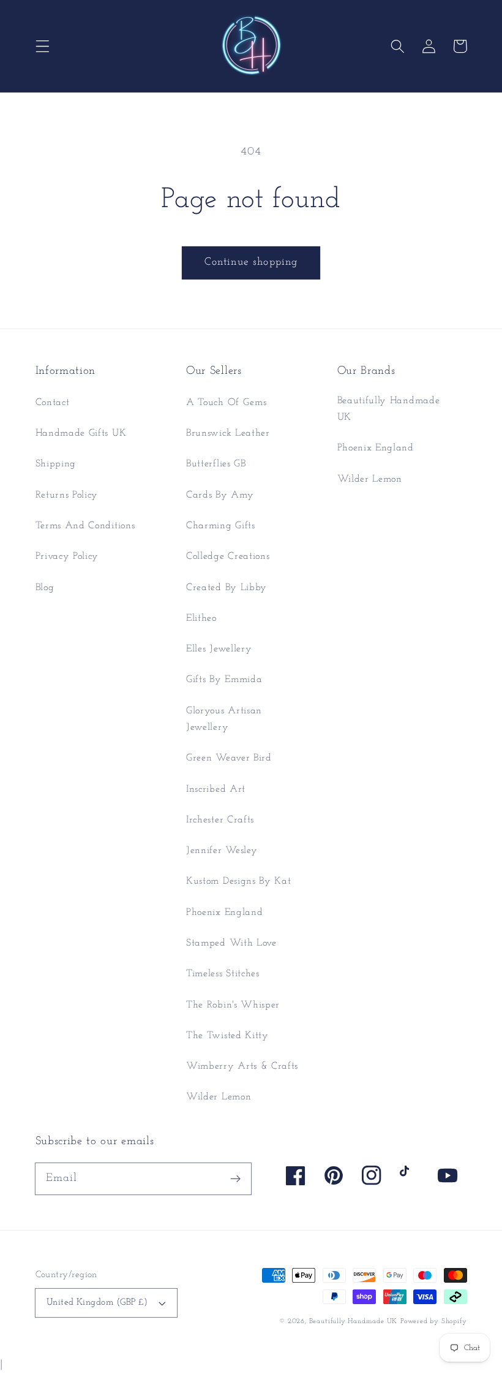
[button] (42, 46)
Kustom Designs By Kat (238, 881)
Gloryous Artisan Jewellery (224, 719)
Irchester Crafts (220, 820)
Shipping (56, 464)
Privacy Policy (67, 556)
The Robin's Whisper (233, 1005)
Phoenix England (224, 912)
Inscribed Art (215, 789)
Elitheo (201, 618)
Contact (53, 403)
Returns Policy (67, 495)
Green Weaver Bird (229, 758)
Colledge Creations (227, 556)
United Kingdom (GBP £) (97, 1302)
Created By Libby (226, 588)
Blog (45, 588)
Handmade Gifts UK (81, 433)
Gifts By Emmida (224, 680)
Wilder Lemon (218, 1097)
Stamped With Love (231, 943)
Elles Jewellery (219, 649)
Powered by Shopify (433, 1321)
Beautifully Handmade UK (388, 409)
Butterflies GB (216, 464)
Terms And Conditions (85, 526)
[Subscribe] (235, 1178)
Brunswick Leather (228, 433)
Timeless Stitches (223, 974)
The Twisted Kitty (227, 1036)
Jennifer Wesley (221, 851)
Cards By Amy (219, 495)
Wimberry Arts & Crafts (242, 1066)
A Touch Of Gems (226, 403)
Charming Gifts (220, 526)
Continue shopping (251, 262)
